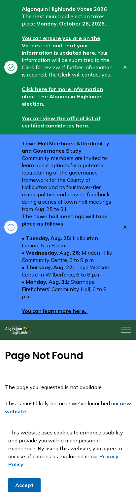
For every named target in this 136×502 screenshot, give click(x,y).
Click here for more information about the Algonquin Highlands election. (62, 96)
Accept (24, 485)
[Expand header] (126, 330)
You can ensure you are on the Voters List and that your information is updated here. (61, 45)
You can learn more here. (54, 311)
